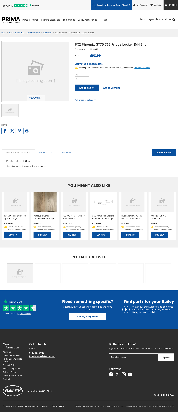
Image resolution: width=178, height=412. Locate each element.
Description (18, 152)
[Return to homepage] (11, 20)
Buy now (13, 234)
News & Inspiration (12, 368)
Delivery (66, 152)
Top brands (69, 19)
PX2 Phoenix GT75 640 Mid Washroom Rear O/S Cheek (132, 217)
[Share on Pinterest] (19, 131)
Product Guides (10, 365)
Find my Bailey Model (87, 316)
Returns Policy (9, 372)
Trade (104, 19)
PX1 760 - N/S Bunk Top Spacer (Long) (15, 217)
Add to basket (86, 87)
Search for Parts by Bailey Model (110, 6)
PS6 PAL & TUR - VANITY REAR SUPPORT (74, 217)
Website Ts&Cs (58, 406)
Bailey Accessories (87, 19)
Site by (164, 395)
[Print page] (27, 131)
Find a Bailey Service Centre (12, 360)
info (46, 152)
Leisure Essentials (50, 19)
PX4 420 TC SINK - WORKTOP (159, 217)
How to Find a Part (11, 355)
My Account (142, 5)
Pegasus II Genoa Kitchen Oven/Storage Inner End (44, 217)
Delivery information (142, 68)
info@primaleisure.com (42, 356)
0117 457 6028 (36, 352)
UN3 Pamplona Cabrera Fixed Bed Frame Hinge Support (103, 217)
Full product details (84, 100)
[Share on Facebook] (4, 131)
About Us (7, 352)
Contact (6, 379)
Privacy (45, 406)
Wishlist (157, 5)
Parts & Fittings (30, 19)
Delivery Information (12, 375)
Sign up (166, 357)
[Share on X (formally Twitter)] (12, 131)
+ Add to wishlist (110, 87)
